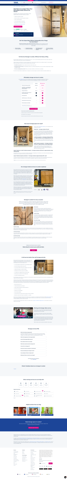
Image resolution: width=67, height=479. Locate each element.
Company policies (24, 456)
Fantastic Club (26, 2)
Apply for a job (30, 2)
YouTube (47, 466)
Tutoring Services (33, 467)
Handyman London (33, 464)
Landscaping (27, 391)
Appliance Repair (48, 391)
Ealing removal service (33, 441)
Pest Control (17, 393)
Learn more (17, 35)
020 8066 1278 (44, 2)
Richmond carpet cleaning (40, 441)
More (35, 2)
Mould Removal (32, 469)
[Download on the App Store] (41, 469)
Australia (19, 474)
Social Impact (15, 458)
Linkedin (51, 466)
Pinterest (44, 466)
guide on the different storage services (38, 300)
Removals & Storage (19, 395)
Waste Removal (28, 393)
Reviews (23, 452)
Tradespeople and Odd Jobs (39, 396)
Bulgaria (49, 474)
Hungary (42, 474)
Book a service (51, 2)
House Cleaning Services (33, 451)
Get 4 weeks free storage (17, 26)
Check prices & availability (33, 108)
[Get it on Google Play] (45, 469)
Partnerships (15, 461)
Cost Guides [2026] (16, 451)
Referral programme (16, 459)
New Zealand (26, 474)
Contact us (23, 453)
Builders (47, 393)
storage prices (22, 79)
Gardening (32, 452)
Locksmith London (33, 463)
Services (22, 2)
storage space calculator (41, 126)
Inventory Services (39, 391)
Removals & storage (33, 457)
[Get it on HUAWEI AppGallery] (50, 469)
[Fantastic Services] (16, 2)
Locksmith (17, 391)
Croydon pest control (48, 441)
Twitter (42, 466)
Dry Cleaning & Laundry (39, 393)
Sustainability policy (24, 457)
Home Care (32, 468)
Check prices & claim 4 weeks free (33, 427)
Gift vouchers (15, 457)
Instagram (49, 466)
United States (34, 474)
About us (23, 451)
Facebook (40, 466)
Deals (33, 2)
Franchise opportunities (16, 460)
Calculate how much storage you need (19, 24)
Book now (33, 250)
